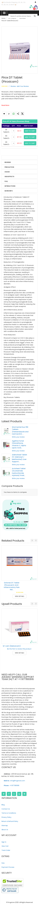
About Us (5, 830)
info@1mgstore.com (14, 781)
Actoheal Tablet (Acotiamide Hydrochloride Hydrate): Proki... (19, 472)
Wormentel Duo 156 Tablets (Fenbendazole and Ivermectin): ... (20, 430)
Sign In (4, 842)
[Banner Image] (16, 515)
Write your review (18, 437)
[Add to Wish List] (34, 573)
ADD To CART (30, 131)
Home (3, 18)
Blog (3, 805)
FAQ (6, 181)
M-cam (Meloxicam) (12, 646)
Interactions (10, 186)
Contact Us (6, 809)
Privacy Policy (6, 817)
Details (8, 158)
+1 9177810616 (11, 785)
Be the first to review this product (19, 649)
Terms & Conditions (9, 813)
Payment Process (8, 867)
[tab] (19, 121)
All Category (12, 18)
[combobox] (22, 16)
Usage (7, 172)
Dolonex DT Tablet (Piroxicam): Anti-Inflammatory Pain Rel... (12, 586)
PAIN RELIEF (22, 18)
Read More (5, 105)
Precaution (9, 167)
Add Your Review (23, 86)
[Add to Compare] (34, 578)
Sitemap (5, 825)
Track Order (6, 850)
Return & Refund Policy (10, 821)
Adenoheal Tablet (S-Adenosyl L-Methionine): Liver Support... (19, 458)
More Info (9, 191)
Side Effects (9, 176)
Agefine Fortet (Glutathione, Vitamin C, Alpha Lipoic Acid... (19, 444)
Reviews (8, 162)
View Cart (5, 846)
